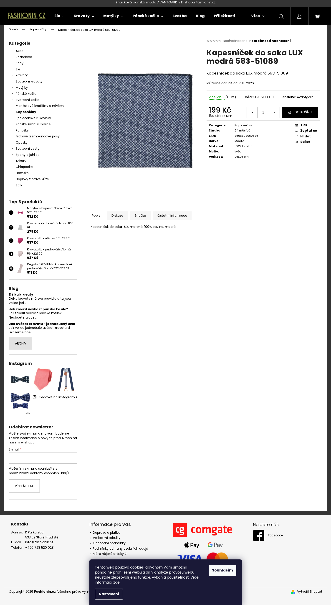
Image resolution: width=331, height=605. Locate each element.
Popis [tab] (96, 215)
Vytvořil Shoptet (309, 592)
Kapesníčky (26, 112)
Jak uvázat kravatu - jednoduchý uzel (42, 324)
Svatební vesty (27, 148)
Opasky (22, 142)
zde (116, 582)
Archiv (20, 343)
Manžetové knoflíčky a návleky (40, 105)
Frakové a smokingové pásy (38, 136)
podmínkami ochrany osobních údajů (39, 473)
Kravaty (22, 75)
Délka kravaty (21, 294)
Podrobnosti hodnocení (270, 41)
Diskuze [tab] (117, 215)
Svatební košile (27, 100)
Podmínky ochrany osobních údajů (120, 548)
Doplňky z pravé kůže (32, 179)
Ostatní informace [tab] (172, 215)
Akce (19, 51)
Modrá (239, 141)
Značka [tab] (140, 215)
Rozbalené (24, 57)
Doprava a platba (106, 532)
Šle (18, 69)
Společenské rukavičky (33, 118)
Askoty (21, 161)
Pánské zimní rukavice (33, 124)
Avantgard (305, 97)
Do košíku (303, 112)
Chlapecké (24, 167)
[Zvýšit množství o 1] (274, 112)
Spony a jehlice (28, 154)
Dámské (22, 173)
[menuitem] (59, 16)
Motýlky (22, 87)
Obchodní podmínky (109, 543)
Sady (19, 63)
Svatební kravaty (29, 81)
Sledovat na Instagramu (58, 397)
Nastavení (109, 594)
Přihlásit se (24, 486)
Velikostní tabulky (106, 537)
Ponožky (22, 130)
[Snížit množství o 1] (252, 112)
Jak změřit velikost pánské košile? (38, 309)
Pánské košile (26, 93)
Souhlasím (222, 570)
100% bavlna (244, 146)
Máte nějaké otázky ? (109, 553)
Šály (19, 185)
